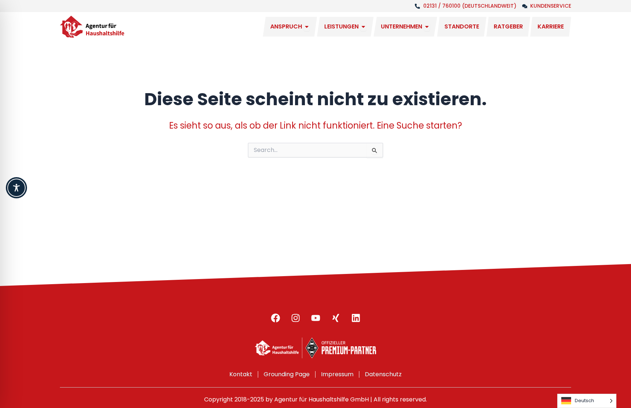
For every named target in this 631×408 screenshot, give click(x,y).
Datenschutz (383, 374)
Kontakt (240, 374)
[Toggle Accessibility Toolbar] (16, 188)
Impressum (337, 374)
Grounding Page (287, 374)
